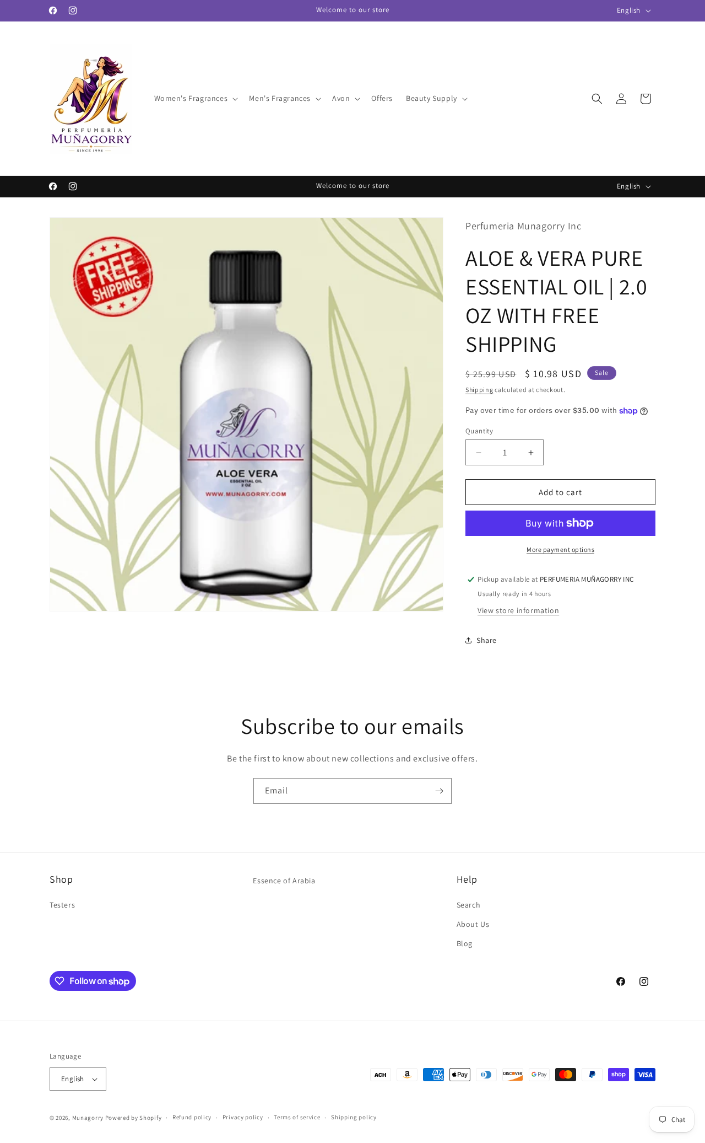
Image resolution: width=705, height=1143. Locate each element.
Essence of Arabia (284, 881)
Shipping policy (354, 1117)
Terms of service (297, 1117)
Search (469, 905)
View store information (518, 610)
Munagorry (88, 1117)
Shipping (479, 389)
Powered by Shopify (133, 1117)
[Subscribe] (439, 791)
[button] (195, 98)
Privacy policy (243, 1117)
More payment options (560, 549)
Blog (465, 943)
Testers (62, 905)
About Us (473, 924)
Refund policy (192, 1117)
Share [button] (486, 640)
